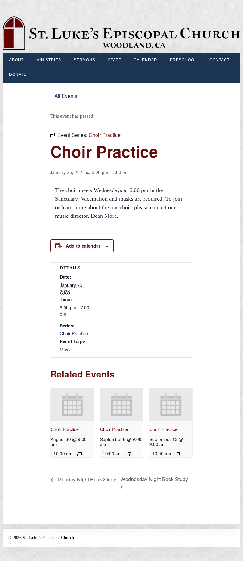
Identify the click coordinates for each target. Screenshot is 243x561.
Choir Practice (74, 333)
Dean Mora (104, 216)
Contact (219, 60)
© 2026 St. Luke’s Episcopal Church (41, 537)
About (16, 60)
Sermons (84, 60)
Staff (114, 60)
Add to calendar (83, 245)
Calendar (145, 60)
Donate (18, 74)
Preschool (183, 60)
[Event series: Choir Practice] (79, 454)
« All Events (63, 96)
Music (66, 349)
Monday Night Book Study (86, 479)
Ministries (48, 60)
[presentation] (72, 404)
